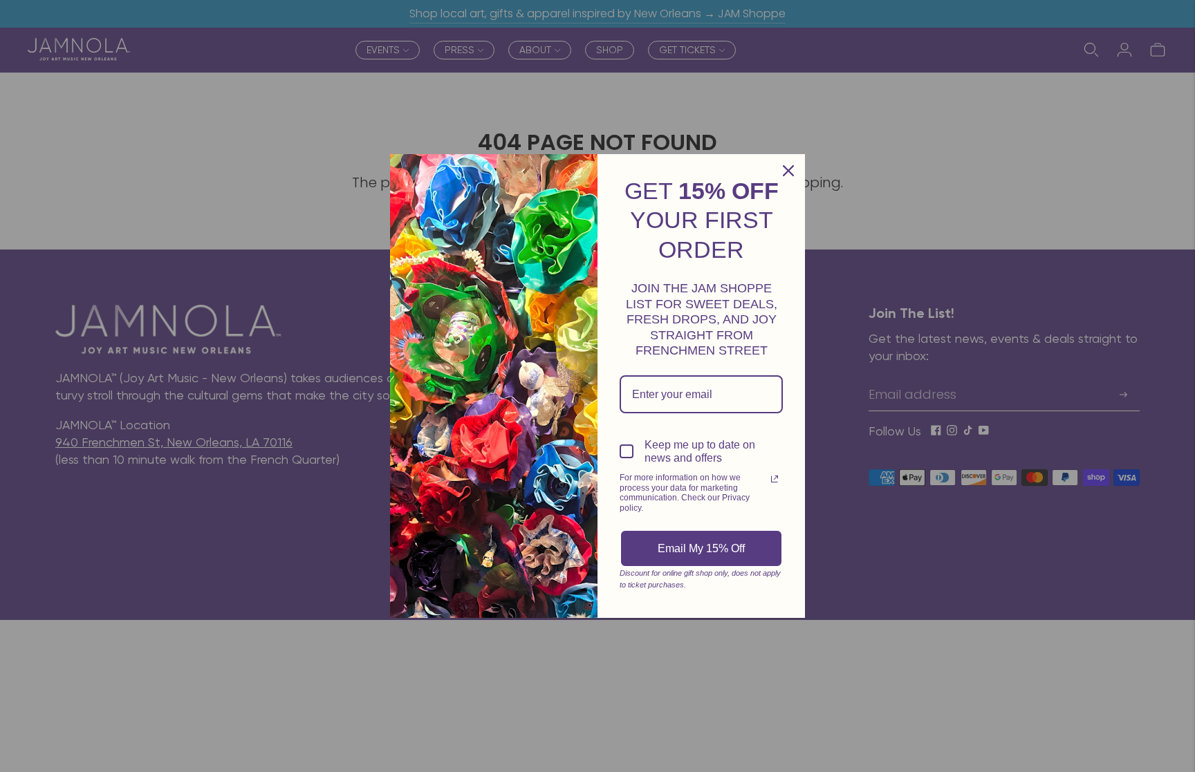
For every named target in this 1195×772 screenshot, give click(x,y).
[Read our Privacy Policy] (774, 479)
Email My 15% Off (701, 548)
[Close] (788, 170)
